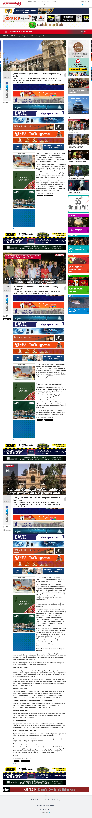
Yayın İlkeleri (48, 800)
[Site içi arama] (87, 31)
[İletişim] (85, 31)
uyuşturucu (26, 763)
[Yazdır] (7, 94)
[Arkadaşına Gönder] (7, 91)
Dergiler (72, 215)
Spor (70, 276)
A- (65, 76)
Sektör (71, 256)
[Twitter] (7, 86)
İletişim (59, 800)
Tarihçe (54, 800)
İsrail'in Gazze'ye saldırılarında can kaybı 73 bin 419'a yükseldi (25, 31)
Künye (42, 800)
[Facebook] (7, 83)
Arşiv (38, 800)
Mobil (39, 1)
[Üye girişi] (48, 809)
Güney (71, 296)
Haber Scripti (45, 812)
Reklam (42, 1)
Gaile (35, 1)
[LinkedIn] (7, 88)
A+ (65, 73)
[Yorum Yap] (7, 96)
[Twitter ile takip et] (43, 809)
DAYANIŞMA (53, 1)
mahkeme (21, 229)
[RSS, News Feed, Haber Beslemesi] (46, 809)
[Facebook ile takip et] (40, 809)
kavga (25, 229)
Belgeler (48, 1)
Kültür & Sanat (74, 235)
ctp (19, 440)
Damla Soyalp (23, 440)
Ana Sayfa (30, 1)
